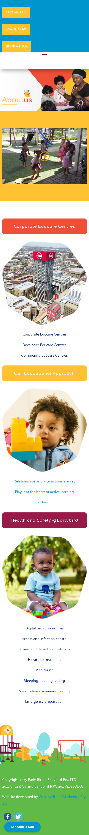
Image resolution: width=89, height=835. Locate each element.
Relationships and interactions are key (44, 482)
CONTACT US (16, 12)
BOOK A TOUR (17, 46)
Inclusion (44, 502)
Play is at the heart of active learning (44, 492)
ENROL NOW (16, 29)
